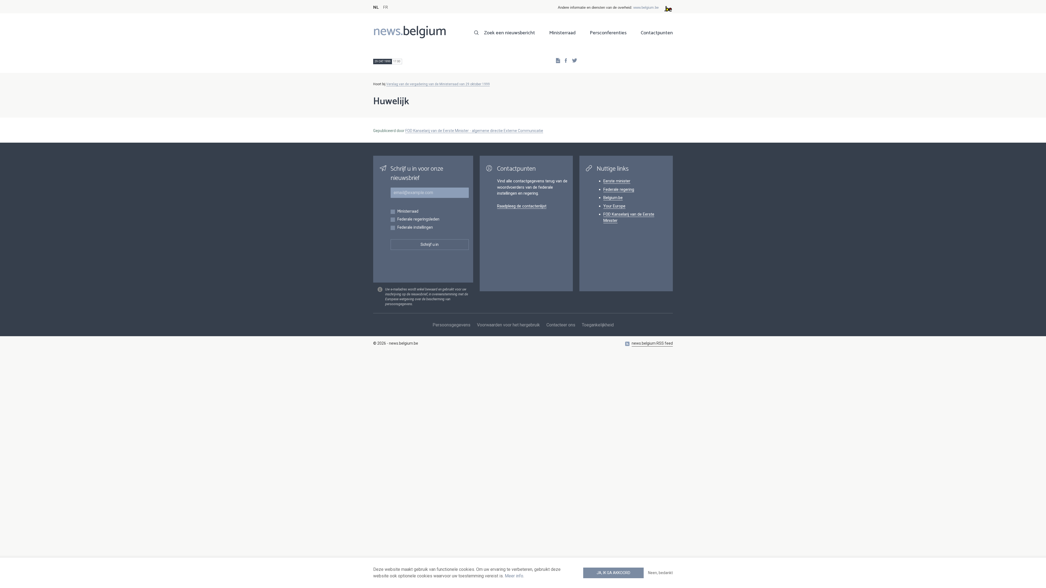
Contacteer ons (560, 324)
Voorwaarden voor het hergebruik (508, 324)
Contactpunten (657, 33)
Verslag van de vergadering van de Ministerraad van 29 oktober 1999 (438, 84)
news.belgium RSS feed (652, 343)
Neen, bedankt (660, 573)
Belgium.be (613, 197)
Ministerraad (562, 33)
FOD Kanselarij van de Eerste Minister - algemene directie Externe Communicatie (474, 130)
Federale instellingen (415, 228)
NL (376, 7)
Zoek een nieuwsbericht (509, 33)
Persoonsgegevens (451, 324)
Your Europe (614, 206)
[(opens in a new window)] (564, 60)
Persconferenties (608, 33)
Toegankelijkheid (598, 324)
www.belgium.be (646, 7)
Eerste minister (616, 181)
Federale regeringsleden (418, 219)
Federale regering (618, 189)
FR (385, 7)
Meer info (514, 575)
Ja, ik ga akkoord (613, 573)
